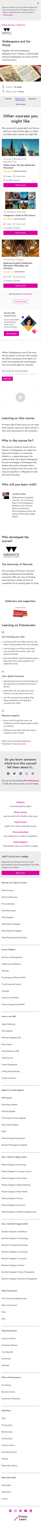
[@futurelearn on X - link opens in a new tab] (20, 1510)
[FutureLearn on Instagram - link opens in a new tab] (15, 1510)
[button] (20, 185)
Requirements (20, 99)
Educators (32, 99)
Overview (8, 99)
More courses (20, 104)
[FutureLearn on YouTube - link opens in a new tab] (25, 1510)
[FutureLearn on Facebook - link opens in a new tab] (10, 1510)
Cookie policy (8, 15)
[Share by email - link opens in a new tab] (33, 773)
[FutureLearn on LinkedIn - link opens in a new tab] (30, 1510)
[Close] (38, 3)
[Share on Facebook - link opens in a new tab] (8, 773)
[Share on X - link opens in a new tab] (14, 773)
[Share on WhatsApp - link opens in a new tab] (27, 773)
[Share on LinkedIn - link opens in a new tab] (20, 773)
